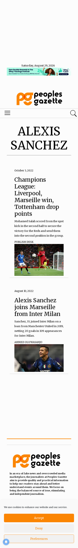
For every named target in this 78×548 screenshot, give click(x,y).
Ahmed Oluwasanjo (28, 342)
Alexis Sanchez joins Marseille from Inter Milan (37, 307)
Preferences (39, 539)
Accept (39, 518)
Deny (39, 528)
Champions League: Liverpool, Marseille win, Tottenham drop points (36, 196)
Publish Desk (24, 242)
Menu (26, 114)
